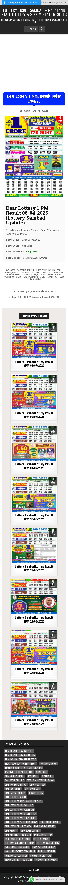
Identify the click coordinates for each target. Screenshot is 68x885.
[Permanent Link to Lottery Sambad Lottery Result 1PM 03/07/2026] (34, 340)
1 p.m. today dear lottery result (20, 763)
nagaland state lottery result (43, 276)
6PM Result (33, 776)
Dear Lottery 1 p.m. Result (36, 110)
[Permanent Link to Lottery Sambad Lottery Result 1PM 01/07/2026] (34, 443)
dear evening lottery (15, 793)
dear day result (32, 788)
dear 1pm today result (16, 784)
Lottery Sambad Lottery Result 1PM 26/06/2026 (34, 722)
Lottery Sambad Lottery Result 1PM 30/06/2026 (34, 517)
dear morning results (44, 826)
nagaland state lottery (15, 276)
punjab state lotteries (16, 855)
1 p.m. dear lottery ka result (19, 751)
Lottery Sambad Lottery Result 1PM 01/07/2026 (34, 466)
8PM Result (47, 776)
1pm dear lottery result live (19, 772)
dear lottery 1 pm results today (21, 822)
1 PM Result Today (24, 270)
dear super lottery (30, 830)
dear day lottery (13, 788)
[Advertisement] (34, 60)
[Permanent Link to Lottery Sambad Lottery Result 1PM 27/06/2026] (34, 647)
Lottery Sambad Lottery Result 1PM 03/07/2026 (34, 363)
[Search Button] (42, 29)
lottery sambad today (48, 843)
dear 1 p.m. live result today (40, 780)
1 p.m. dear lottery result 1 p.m (20, 755)
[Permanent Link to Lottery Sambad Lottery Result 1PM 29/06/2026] (34, 545)
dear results (30, 274)
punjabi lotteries (46, 851)
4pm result (41, 772)
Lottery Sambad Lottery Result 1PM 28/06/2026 (34, 619)
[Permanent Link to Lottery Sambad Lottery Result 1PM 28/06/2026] (34, 596)
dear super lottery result (18, 834)
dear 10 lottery (37, 784)
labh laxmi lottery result (17, 839)
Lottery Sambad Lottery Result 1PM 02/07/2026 (34, 415)
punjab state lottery (40, 855)
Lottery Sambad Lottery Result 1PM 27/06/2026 (34, 671)
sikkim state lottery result (18, 859)
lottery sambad (41, 839)
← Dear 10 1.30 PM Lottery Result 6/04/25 (34, 296)
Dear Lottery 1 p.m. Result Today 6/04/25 (34, 99)
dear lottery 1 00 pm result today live (24, 801)
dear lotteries (40, 270)
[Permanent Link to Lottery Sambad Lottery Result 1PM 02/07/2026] (34, 392)
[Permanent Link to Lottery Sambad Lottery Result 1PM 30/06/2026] (34, 494)
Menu (32, 29)
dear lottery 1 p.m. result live (19, 809)
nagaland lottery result (49, 274)
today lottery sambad (46, 859)
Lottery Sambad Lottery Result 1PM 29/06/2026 (34, 568)
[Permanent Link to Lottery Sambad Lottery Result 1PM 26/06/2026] (34, 699)
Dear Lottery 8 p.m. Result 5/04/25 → (34, 291)
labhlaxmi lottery (43, 834)
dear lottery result (21, 272)
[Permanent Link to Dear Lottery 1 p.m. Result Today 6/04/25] (34, 155)
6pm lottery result (14, 776)
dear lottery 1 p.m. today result (20, 818)
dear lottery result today (45, 272)
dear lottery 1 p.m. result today (20, 813)
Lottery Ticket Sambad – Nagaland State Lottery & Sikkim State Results (34, 12)
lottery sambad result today (19, 843)
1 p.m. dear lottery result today (20, 759)
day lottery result (14, 780)
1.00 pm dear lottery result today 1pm (24, 767)
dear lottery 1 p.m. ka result (19, 805)
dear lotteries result (15, 797)
